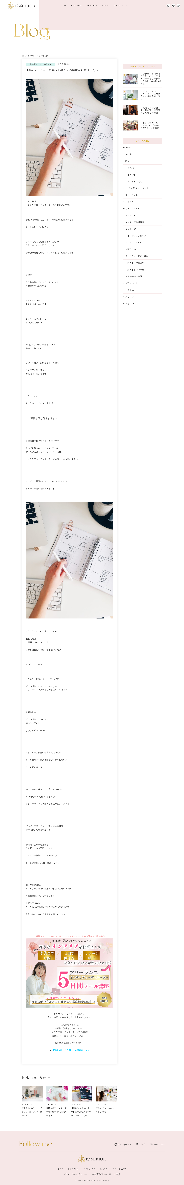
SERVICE (92, 5)
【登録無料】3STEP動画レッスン (44, 863)
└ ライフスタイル (133, 242)
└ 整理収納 (130, 249)
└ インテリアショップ (135, 236)
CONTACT (121, 5)
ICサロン (129, 304)
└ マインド (130, 215)
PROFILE (76, 5)
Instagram (124, 1144)
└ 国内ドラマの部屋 (134, 263)
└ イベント (130, 175)
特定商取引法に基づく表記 (106, 1174)
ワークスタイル (132, 208)
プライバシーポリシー (75, 1174)
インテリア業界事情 (134, 222)
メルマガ (129, 202)
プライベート (131, 283)
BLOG (106, 5)
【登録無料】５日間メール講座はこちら (71, 1050)
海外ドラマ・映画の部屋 (136, 256)
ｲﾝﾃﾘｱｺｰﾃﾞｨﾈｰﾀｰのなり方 (137, 188)
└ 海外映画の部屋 (133, 276)
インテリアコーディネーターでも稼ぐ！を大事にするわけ (53, 459)
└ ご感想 (129, 168)
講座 (127, 161)
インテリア (130, 229)
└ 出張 (128, 154)
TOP (64, 5)
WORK (128, 148)
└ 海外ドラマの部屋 (134, 270)
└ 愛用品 (129, 290)
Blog (24, 56)
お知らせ (129, 297)
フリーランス (131, 195)
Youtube (159, 1144)
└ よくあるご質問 (133, 181)
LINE (142, 1144)
